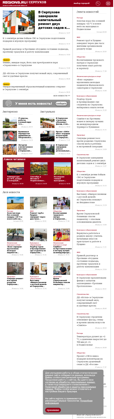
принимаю (53, 410)
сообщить (61, 103)
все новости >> (62, 95)
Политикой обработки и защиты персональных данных (70, 388)
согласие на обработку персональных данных (70, 382)
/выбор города (81, 3)
